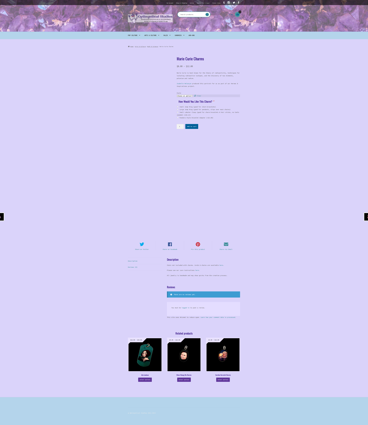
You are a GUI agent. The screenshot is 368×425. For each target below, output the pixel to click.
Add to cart (191, 126)
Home (131, 46)
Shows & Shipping (181, 3)
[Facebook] (238, 2)
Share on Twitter (142, 249)
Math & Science (152, 46)
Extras (192, 3)
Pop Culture (132, 35)
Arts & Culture (150, 35)
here (221, 265)
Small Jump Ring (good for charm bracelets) (198, 107)
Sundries (178, 35)
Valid (165, 35)
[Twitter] (234, 2)
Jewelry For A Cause (203, 3)
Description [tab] (132, 261)
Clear (199, 96)
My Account (170, 3)
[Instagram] (229, 2)
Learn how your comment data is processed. (218, 317)
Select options (145, 379)
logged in (185, 308)
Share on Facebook (170, 249)
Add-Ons (192, 35)
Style (179, 93)
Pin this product (198, 249)
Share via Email (226, 249)
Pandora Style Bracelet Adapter (196, 118)
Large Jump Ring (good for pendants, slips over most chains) (205, 109)
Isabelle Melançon (184, 83)
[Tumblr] (224, 2)
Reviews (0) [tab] (132, 267)
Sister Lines (216, 3)
